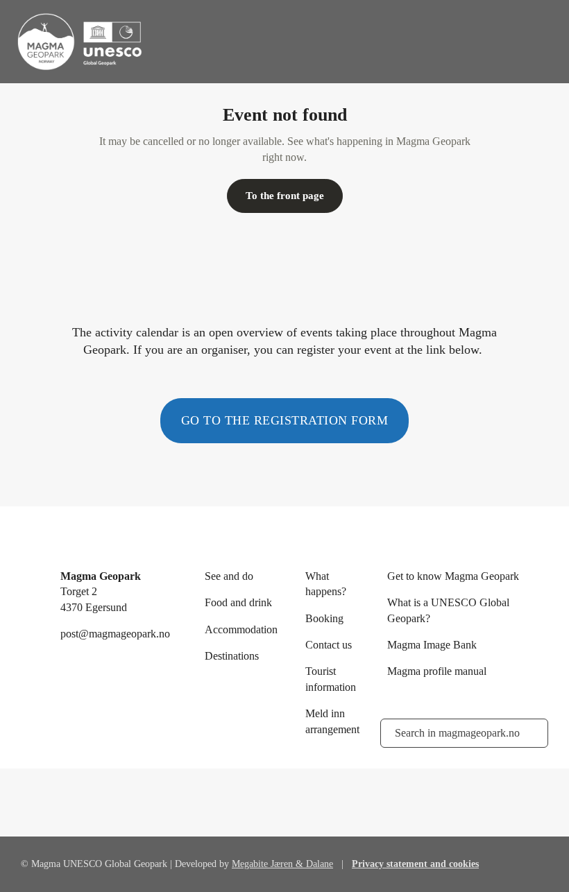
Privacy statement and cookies (415, 864)
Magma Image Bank (432, 645)
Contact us (328, 645)
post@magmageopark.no (115, 634)
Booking (324, 618)
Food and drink (238, 602)
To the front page (285, 195)
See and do (229, 576)
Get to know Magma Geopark (453, 576)
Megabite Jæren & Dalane (282, 864)
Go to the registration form (285, 420)
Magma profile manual (436, 671)
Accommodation (241, 629)
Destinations (232, 656)
